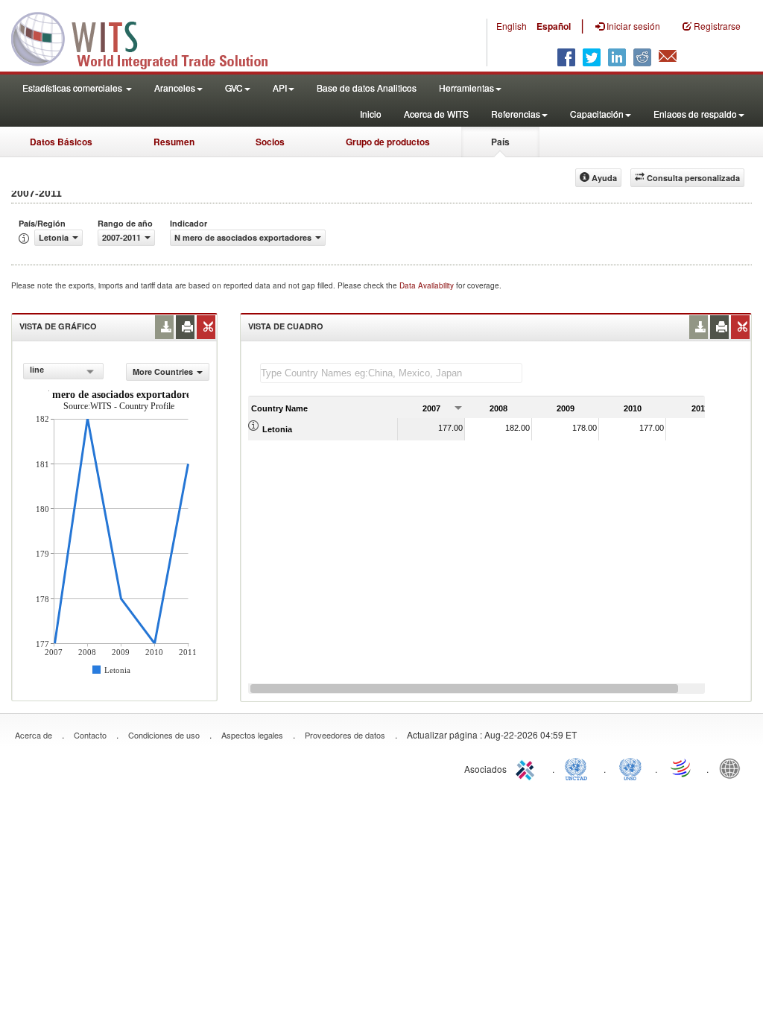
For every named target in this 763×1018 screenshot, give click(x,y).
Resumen (173, 141)
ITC (527, 768)
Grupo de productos (388, 141)
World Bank (733, 768)
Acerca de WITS (436, 113)
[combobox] (63, 371)
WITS (149, 37)
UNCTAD (579, 768)
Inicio (371, 113)
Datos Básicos (61, 141)
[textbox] (391, 373)
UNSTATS (630, 768)
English (511, 25)
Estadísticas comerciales (73, 87)
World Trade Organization (682, 768)
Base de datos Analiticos (367, 87)
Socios (270, 141)
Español (553, 26)
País (500, 141)
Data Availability (427, 285)
